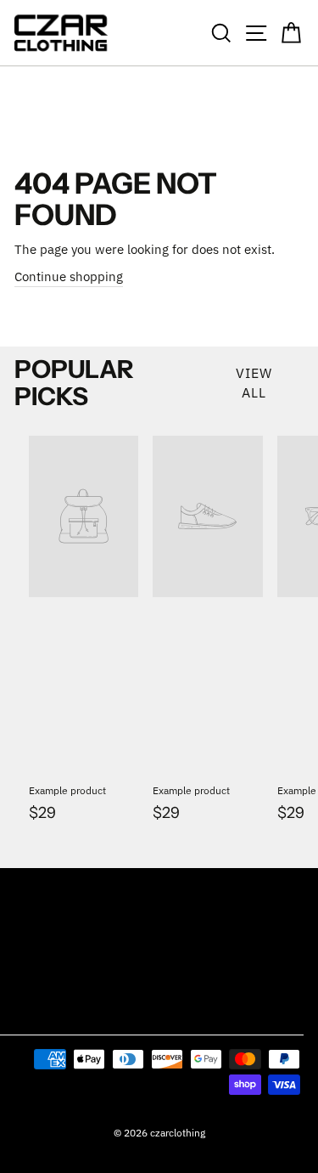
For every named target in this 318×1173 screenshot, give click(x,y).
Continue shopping (68, 276)
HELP (26, 929)
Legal (29, 1012)
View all (254, 382)
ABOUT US (39, 971)
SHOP (27, 888)
